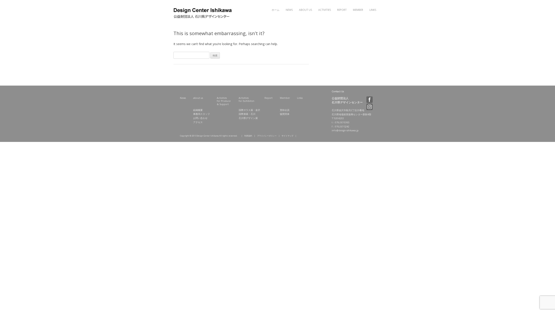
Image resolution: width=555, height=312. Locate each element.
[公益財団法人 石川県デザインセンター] (203, 18)
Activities (324, 10)
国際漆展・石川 (247, 113)
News (289, 10)
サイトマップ (287, 135)
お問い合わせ (200, 118)
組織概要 (198, 110)
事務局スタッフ (201, 113)
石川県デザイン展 (248, 118)
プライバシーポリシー (267, 135)
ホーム (275, 10)
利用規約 (248, 135)
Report (342, 10)
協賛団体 (284, 113)
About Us (305, 10)
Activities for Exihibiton (246, 99)
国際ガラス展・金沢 (249, 110)
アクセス (198, 122)
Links (372, 10)
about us (198, 97)
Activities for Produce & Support (224, 101)
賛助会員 (284, 110)
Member (358, 10)
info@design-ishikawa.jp (345, 130)
